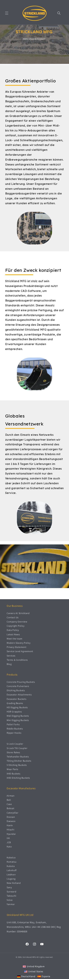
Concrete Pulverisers (18, 686)
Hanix (10, 825)
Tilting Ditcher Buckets (19, 760)
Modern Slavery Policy (18, 642)
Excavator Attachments (19, 694)
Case (9, 804)
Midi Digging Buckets (18, 715)
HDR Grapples (14, 711)
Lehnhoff (12, 870)
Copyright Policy (15, 625)
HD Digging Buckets (17, 707)
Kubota (11, 866)
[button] (6, 13)
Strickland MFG (29, 957)
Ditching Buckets (16, 690)
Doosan (11, 816)
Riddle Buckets (15, 728)
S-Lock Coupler (15, 743)
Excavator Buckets (16, 698)
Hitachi (10, 829)
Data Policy (13, 630)
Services (11, 655)
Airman (11, 795)
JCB (9, 842)
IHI (8, 838)
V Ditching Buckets (17, 765)
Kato (9, 846)
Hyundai (11, 833)
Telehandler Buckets (18, 756)
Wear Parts (12, 769)
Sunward (11, 891)
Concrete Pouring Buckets (21, 681)
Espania (46, 976)
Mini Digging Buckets (18, 720)
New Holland (14, 882)
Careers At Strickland (18, 613)
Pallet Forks (13, 724)
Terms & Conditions (17, 659)
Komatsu (11, 861)
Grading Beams (15, 703)
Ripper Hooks (14, 732)
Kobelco (11, 857)
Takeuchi (11, 895)
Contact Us (13, 617)
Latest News (13, 634)
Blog (9, 664)
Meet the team (14, 638)
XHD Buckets (13, 773)
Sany (9, 887)
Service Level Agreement (20, 651)
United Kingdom (36, 966)
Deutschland (28, 976)
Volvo (10, 899)
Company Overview (17, 621)
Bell (9, 799)
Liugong (11, 878)
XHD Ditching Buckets (18, 777)
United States (35, 971)
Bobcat (10, 808)
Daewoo (11, 821)
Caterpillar (12, 812)
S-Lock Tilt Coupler (17, 748)
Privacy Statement (16, 647)
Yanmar (11, 904)
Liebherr (11, 874)
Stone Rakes (13, 752)
